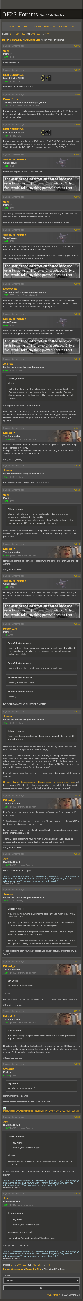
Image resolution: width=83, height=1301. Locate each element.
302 (33, 34)
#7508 (77, 284)
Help (54, 26)
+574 (5, 57)
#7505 (77, 155)
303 (38, 34)
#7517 (77, 711)
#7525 (77, 1193)
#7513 (77, 490)
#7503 (77, 94)
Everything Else (32, 40)
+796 (5, 106)
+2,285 (6, 1075)
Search (26, 26)
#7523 (77, 1064)
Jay (5, 858)
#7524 (77, 1117)
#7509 (77, 314)
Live (18, 26)
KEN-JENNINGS (13, 74)
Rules (46, 26)
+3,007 (6, 81)
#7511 (77, 428)
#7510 (77, 359)
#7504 (77, 124)
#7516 (77, 624)
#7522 (77, 1011)
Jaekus (8, 363)
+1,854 (6, 439)
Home (11, 26)
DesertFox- (10, 99)
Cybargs (8, 1068)
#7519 (77, 854)
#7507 (77, 230)
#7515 (77, 576)
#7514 (77, 544)
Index (5, 40)
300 (23, 34)
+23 (5, 635)
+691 (5, 166)
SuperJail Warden (14, 159)
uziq (6, 50)
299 (17, 34)
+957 (5, 370)
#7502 (77, 70)
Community (16, 40)
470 (47, 34)
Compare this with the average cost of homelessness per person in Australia (39, 782)
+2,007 (6, 865)
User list (37, 26)
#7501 (77, 46)
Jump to (7, 1275)
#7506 (77, 197)
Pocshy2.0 (10, 628)
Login (72, 26)
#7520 (77, 889)
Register (63, 26)
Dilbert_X (9, 432)
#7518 (77, 795)
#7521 (77, 961)
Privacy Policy (53, 1295)
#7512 (77, 465)
